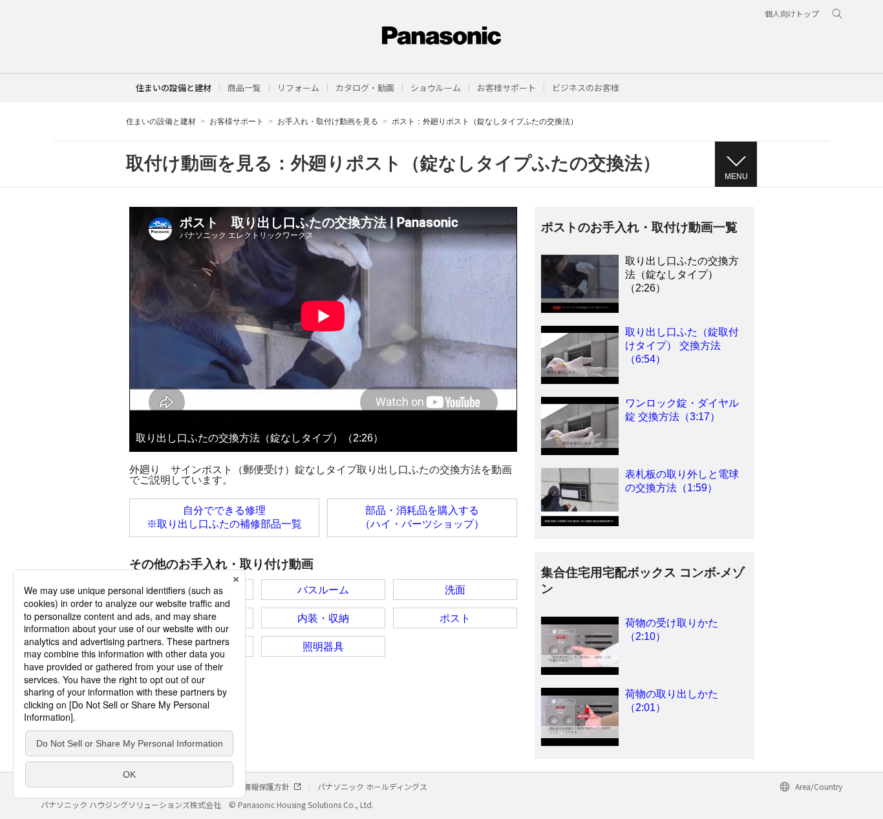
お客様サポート (236, 121)
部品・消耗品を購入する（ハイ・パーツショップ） (422, 517)
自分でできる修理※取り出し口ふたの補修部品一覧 (224, 517)
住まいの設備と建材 (173, 87)
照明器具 (323, 646)
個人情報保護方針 (259, 786)
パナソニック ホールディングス (372, 786)
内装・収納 (323, 618)
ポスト (455, 618)
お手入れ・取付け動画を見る (327, 121)
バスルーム (323, 589)
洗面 (455, 589)
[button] (244, 87)
